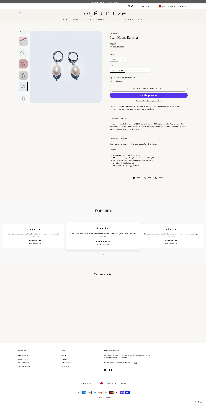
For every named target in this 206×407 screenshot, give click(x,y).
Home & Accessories (97, 20)
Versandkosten (118, 46)
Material (114, 66)
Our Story (129, 20)
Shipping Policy (23, 362)
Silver (114, 59)
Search (63, 355)
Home (66, 20)
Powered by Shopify (103, 398)
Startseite (113, 33)
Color (113, 55)
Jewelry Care (66, 362)
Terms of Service (24, 366)
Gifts (115, 20)
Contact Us (65, 366)
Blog (140, 20)
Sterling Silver (117, 70)
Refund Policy (23, 359)
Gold (122, 59)
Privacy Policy (23, 355)
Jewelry (76, 20)
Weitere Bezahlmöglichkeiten (148, 101)
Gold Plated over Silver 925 (137, 70)
